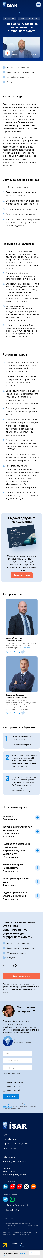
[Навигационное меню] (38, 4)
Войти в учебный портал (15, 1161)
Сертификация (10, 1139)
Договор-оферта (9, 1171)
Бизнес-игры (9, 1148)
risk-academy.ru (25, 648)
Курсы (6, 1134)
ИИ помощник (10, 1157)
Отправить (11, 1096)
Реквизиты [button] (6, 1168)
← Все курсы (21, 13)
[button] (21, 47)
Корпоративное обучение (15, 1143)
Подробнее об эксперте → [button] (15, 652)
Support (23, 1246)
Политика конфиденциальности (14, 1175)
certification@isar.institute (16, 1205)
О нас (5, 1152)
